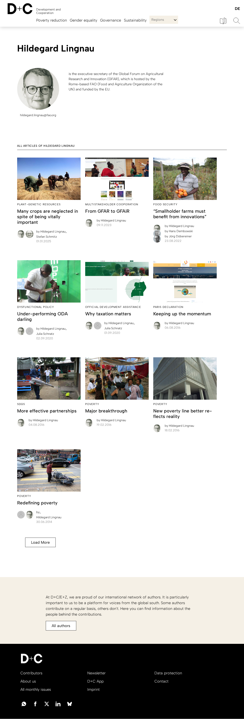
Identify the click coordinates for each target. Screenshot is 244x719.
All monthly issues (35, 689)
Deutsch (237, 8)
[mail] (24, 703)
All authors (61, 625)
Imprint (93, 689)
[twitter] (46, 703)
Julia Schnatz (45, 334)
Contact (161, 681)
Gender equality (83, 20)
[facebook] (35, 703)
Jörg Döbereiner (178, 236)
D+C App (95, 681)
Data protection (168, 673)
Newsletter (96, 673)
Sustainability (135, 20)
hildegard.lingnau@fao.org (38, 115)
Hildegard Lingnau (51, 231)
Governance (110, 20)
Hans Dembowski (179, 231)
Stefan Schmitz (46, 236)
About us (28, 681)
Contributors (31, 673)
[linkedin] (58, 703)
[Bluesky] (69, 703)
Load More (40, 542)
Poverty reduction (51, 20)
